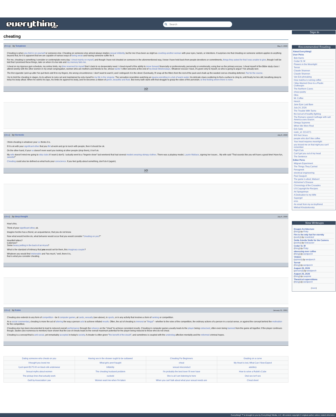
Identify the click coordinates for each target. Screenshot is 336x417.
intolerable (36, 254)
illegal (150, 321)
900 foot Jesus (301, 135)
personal (299, 270)
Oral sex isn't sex (253, 376)
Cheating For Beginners (181, 358)
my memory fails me (76, 62)
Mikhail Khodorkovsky (304, 207)
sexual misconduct (181, 367)
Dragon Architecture (304, 229)
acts (82, 321)
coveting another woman (169, 53)
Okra (296, 95)
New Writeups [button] (314, 222)
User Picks (298, 54)
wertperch (308, 254)
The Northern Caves (303, 89)
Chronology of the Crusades (307, 185)
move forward (152, 66)
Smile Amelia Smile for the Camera (311, 240)
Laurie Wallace (192, 154)
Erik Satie (298, 129)
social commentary (20, 321)
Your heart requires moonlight (308, 141)
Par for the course (254, 73)
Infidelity (110, 367)
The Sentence (300, 156)
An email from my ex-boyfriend (308, 204)
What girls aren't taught (110, 363)
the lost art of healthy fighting (307, 114)
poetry (297, 237)
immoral (140, 321)
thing (7, 46)
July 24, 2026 (300, 107)
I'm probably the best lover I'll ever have (181, 371)
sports (111, 317)
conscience (60, 161)
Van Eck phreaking (303, 77)
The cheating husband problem (110, 371)
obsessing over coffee (305, 251)
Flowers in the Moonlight (305, 64)
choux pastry (300, 92)
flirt (49, 146)
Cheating (11, 161)
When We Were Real (304, 126)
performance (73, 328)
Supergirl (298, 198)
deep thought (21, 216)
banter (118, 69)
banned (231, 328)
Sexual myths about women (39, 371)
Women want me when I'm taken (110, 380)
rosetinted (309, 237)
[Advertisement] (168, 9)
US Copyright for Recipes (306, 188)
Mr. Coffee (298, 98)
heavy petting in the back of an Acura (30, 245)
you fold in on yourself (34, 53)
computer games (67, 317)
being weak (77, 55)
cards (81, 317)
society (81, 335)
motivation (277, 321)
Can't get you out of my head (307, 153)
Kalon (18, 310)
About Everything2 (302, 51)
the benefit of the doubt (120, 335)
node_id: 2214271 (302, 132)
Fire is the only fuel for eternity (309, 234)
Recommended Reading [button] (314, 46)
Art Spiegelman (301, 191)
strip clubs (44, 154)
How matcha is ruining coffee (307, 80)
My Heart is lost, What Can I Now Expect (253, 363)
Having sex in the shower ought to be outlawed (110, 358)
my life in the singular (104, 77)
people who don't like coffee (307, 138)
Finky (305, 231)
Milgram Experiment (303, 163)
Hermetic (19, 135)
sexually (89, 317)
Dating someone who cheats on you (39, 358)
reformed (205, 335)
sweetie (10, 157)
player (191, 328)
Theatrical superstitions (305, 279)
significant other (31, 146)
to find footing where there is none (217, 79)
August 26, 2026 (302, 268)
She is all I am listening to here (181, 376)
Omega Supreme (302, 122)
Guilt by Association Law (39, 380)
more (314, 288)
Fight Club (299, 150)
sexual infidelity (117, 53)
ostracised (205, 328)
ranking (155, 317)
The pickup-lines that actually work (39, 376)
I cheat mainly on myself (82, 60)
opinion (298, 259)
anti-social (39, 335)
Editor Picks (299, 160)
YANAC (297, 257)
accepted (64, 335)
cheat (181, 363)
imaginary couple (76, 249)
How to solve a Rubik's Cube (252, 371)
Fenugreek (299, 169)
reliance (95, 328)
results (106, 321)
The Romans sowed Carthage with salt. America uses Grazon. (312, 118)
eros (296, 201)
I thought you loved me (39, 363)
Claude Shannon (302, 70)
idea (7, 135)
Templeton (20, 46)
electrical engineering (304, 173)
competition (47, 317)
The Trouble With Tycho (305, 111)
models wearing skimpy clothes (141, 154)
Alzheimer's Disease (303, 182)
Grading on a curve (253, 358)
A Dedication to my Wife (305, 195)
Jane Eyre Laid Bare (303, 104)
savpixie (307, 276)
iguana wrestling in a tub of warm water (170, 77)
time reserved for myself (73, 66)
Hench (297, 101)
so (39, 142)
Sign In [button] (314, 32)
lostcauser (309, 243)
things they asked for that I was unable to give (244, 60)
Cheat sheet (252, 380)
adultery (253, 367)
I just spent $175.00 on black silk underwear (39, 367)
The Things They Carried (305, 166)
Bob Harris (299, 58)
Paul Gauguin (300, 176)
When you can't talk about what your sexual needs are (181, 380)
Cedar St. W (299, 61)
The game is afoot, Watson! (307, 179)
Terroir (297, 67)
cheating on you (91, 236)
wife (12, 154)
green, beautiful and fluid (118, 79)
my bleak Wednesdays (159, 69)
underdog (170, 335)
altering (59, 321)
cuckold (110, 376)
